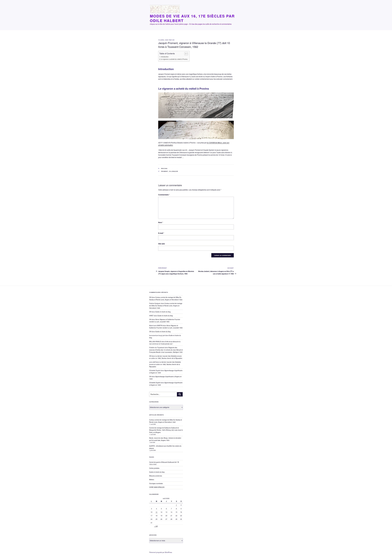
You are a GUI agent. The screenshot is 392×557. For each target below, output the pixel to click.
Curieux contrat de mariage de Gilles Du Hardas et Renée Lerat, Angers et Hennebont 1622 (165, 305)
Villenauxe (173, 171)
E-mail (161, 233)
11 (156, 512)
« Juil (156, 526)
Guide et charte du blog (163, 312)
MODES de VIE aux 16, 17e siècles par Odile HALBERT (192, 18)
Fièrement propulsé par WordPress (160, 552)
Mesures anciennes (155, 476)
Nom (160, 222)
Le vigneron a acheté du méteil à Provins (174, 59)
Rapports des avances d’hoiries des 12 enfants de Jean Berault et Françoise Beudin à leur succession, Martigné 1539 (166, 349)
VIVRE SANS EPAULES (156, 487)
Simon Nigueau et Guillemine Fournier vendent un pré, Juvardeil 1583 (164, 320)
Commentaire (164, 194)
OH (173, 40)
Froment (164, 171)
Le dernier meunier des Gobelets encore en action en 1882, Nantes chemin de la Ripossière (165, 364)
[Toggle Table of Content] (185, 53)
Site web (161, 244)
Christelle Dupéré (154, 383)
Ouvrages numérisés (156, 483)
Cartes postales (154, 468)
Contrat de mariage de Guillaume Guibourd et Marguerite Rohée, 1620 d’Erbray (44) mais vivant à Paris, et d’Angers (166, 430)
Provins (164, 168)
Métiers (151, 480)
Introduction (165, 57)
